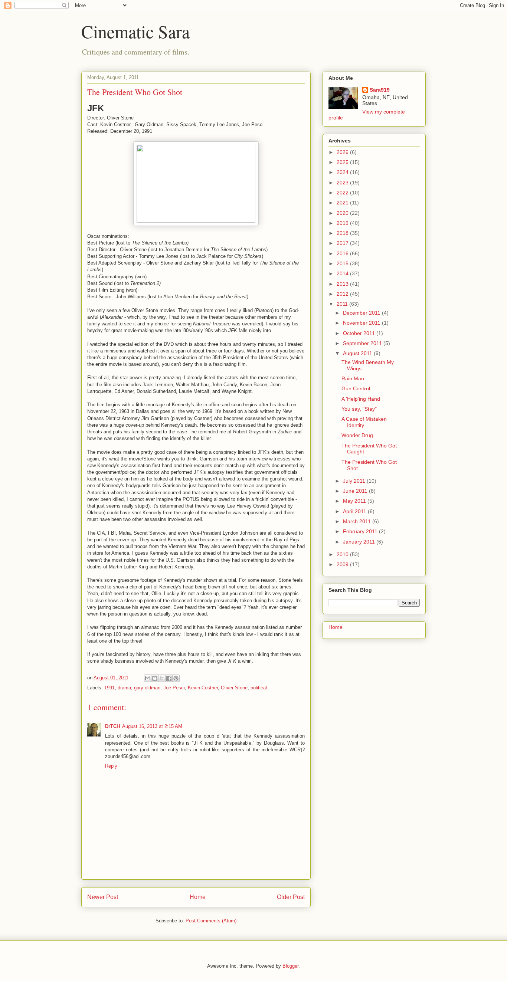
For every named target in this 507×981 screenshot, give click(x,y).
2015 (343, 263)
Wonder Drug (357, 435)
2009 (343, 564)
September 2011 (363, 343)
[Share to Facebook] (169, 678)
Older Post (291, 897)
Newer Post (102, 897)
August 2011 (358, 353)
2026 (343, 152)
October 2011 (359, 333)
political (259, 687)
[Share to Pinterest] (176, 678)
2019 (343, 223)
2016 (343, 253)
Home (198, 897)
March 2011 (357, 521)
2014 (343, 273)
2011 (343, 304)
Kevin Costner (203, 687)
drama (124, 687)
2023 (343, 183)
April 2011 (355, 511)
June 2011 (356, 491)
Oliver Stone (234, 687)
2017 (343, 243)
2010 (343, 554)
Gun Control (355, 388)
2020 (343, 213)
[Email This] (147, 678)
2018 (343, 233)
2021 (343, 203)
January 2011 (359, 542)
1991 (109, 687)
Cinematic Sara (135, 31)
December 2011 (362, 313)
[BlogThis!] (154, 678)
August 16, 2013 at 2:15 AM (152, 726)
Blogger (290, 966)
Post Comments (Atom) (211, 920)
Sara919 (380, 90)
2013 (343, 284)
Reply (111, 766)
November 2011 (362, 323)
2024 (343, 172)
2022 (343, 193)
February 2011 (361, 531)
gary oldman (147, 687)
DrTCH (112, 726)
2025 (343, 162)
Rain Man (352, 378)
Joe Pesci (174, 687)
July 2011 (355, 481)
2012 (343, 294)
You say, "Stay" (359, 409)
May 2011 (355, 501)
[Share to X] (162, 678)
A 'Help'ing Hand (360, 399)
